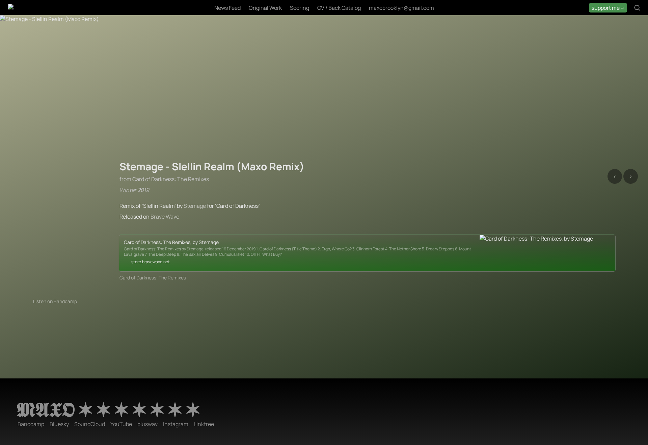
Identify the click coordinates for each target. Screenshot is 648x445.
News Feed (227, 7)
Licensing (123, 22)
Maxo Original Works (173, 22)
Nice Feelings (398, 22)
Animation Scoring (31, 22)
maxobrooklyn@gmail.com (401, 7)
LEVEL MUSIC (314, 22)
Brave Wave (165, 216)
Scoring (299, 7)
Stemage (195, 205)
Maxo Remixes (227, 22)
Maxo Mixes (271, 22)
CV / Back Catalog (339, 7)
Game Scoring (82, 22)
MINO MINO (356, 22)
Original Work (265, 7)
